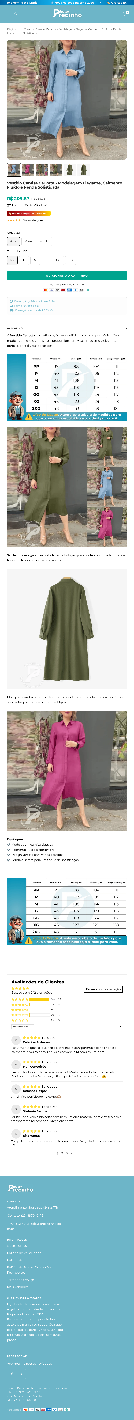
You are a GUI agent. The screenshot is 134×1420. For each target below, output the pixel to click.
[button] (19, 999)
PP (12, 260)
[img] (32, 1037)
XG (71, 260)
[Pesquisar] (15, 14)
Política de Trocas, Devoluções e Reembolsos (30, 1270)
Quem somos (17, 1245)
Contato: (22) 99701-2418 (25, 1215)
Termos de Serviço (20, 1280)
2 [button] (62, 1153)
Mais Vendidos (17, 1287)
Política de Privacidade (24, 1253)
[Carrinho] (125, 14)
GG (58, 260)
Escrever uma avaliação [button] (103, 989)
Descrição (15, 328)
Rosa (28, 241)
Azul (13, 241)
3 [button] (67, 1153)
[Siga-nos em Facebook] (12, 1374)
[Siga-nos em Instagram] (21, 1374)
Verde (44, 241)
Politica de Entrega (21, 1260)
